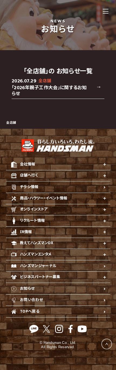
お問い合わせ (31, 300)
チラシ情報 (29, 187)
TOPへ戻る (29, 311)
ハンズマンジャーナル (38, 266)
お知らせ (27, 288)
